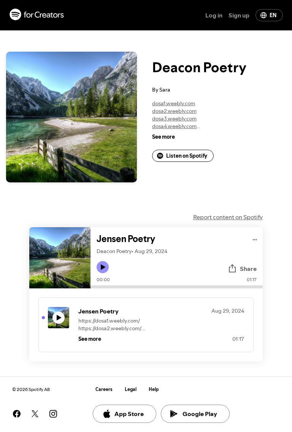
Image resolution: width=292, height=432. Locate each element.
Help (154, 389)
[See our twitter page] (35, 413)
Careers (104, 389)
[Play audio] (255, 238)
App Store (129, 414)
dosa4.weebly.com (174, 126)
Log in (213, 15)
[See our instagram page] (53, 413)
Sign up (239, 15)
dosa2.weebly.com (174, 111)
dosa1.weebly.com (173, 103)
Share (248, 268)
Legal (130, 389)
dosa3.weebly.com (174, 118)
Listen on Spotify (186, 156)
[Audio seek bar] (176, 286)
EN (273, 15)
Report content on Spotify (228, 217)
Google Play (199, 414)
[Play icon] (103, 267)
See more (163, 137)
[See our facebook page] (16, 413)
